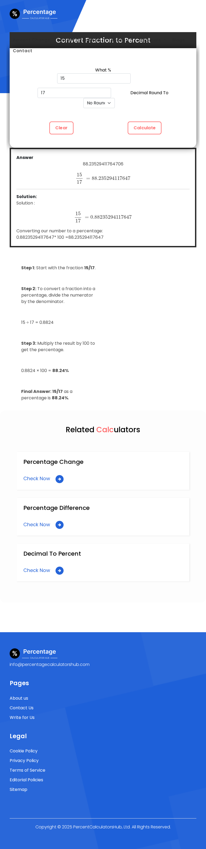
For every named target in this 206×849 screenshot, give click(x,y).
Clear (61, 128)
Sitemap (18, 789)
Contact (22, 51)
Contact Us (22, 708)
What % (103, 70)
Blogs (178, 40)
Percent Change (31, 40)
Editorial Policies (26, 780)
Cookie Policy (24, 751)
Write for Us (22, 717)
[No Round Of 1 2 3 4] (103, 103)
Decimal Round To (149, 93)
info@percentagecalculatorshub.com (50, 664)
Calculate (145, 128)
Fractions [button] (118, 40)
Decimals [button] (151, 40)
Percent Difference (78, 40)
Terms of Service (27, 770)
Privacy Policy (24, 760)
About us (19, 698)
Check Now (37, 478)
